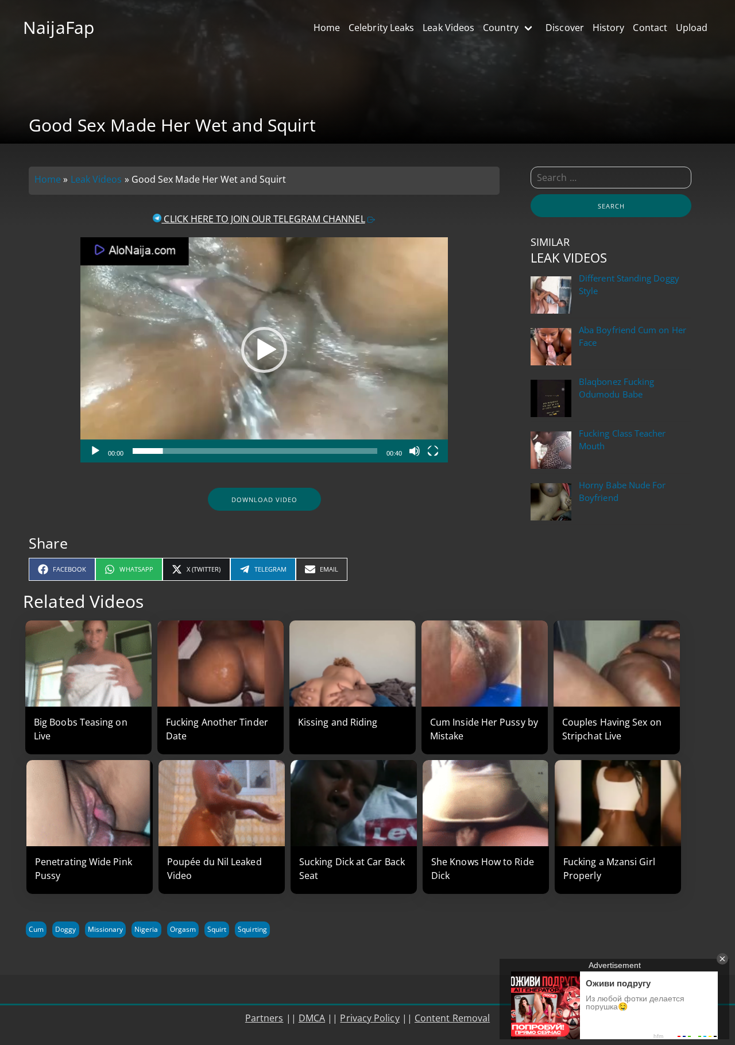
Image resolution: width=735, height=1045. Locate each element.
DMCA (312, 1018)
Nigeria (146, 929)
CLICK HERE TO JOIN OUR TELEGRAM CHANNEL (263, 219)
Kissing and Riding (337, 722)
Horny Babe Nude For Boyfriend (622, 491)
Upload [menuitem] (691, 27)
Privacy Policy (369, 1018)
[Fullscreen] (433, 451)
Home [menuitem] (327, 27)
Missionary (105, 929)
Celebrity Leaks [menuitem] (381, 27)
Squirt (216, 929)
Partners (264, 1018)
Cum (36, 929)
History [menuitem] (609, 27)
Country (501, 27)
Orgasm (183, 929)
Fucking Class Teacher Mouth (622, 440)
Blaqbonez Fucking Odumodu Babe (616, 388)
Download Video (264, 499)
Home (47, 179)
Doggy (65, 929)
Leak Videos (96, 179)
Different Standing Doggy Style (629, 284)
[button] (264, 350)
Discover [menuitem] (565, 27)
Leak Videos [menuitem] (448, 27)
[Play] (95, 451)
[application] (264, 349)
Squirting (252, 929)
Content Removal (452, 1018)
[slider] (255, 451)
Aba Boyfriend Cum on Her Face (632, 336)
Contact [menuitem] (650, 27)
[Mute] (414, 451)
